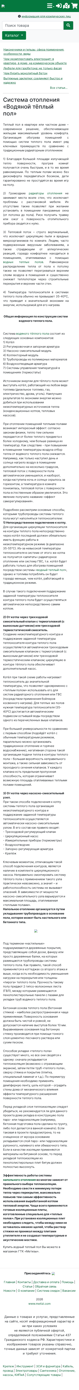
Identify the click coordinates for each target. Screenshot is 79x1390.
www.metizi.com (39, 1303)
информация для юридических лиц (46, 16)
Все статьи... (58, 88)
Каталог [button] (12, 35)
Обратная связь (45, 1286)
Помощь (67, 1282)
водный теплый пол (51, 570)
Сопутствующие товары (44, 1375)
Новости (9, 1290)
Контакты (24, 1282)
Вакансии (69, 1290)
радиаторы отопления (45, 193)
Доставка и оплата (46, 1282)
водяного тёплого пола (32, 333)
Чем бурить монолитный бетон (25, 73)
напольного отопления (19, 1180)
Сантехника (48, 1370)
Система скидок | (49, 1290)
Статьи (27, 1286)
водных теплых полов (23, 262)
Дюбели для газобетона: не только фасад (32, 68)
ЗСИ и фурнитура (48, 1366)
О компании (26, 1290)
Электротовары (26, 1370)
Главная (9, 1282)
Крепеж (8, 1366)
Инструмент (25, 1366)
